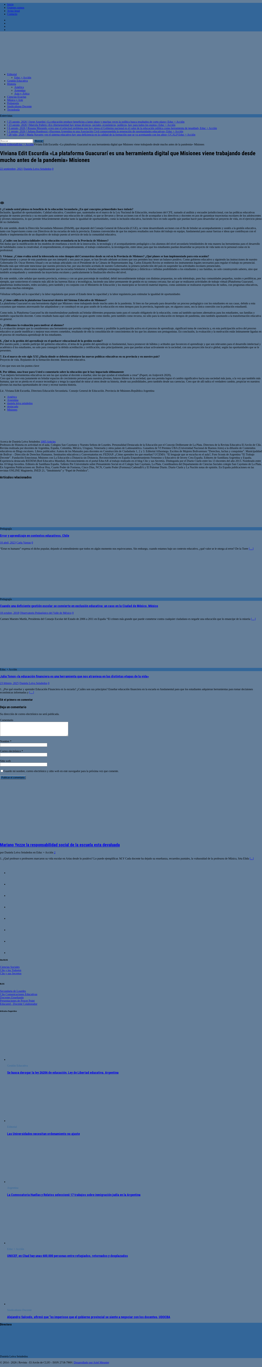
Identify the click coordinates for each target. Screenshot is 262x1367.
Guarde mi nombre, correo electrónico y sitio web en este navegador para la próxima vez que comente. (61, 771)
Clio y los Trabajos (10, 970)
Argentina (19, 90)
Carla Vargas (23, 542)
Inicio (10, 4)
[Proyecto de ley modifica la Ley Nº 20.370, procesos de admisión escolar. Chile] (14, 918)
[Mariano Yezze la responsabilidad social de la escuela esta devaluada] (28, 837)
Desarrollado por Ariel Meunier (91, 1362)
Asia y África (21, 93)
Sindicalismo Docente (19, 106)
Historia (11, 83)
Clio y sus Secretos (10, 973)
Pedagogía (13, 103)
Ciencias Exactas (16, 96)
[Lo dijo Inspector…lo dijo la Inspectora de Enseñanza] (14, 952)
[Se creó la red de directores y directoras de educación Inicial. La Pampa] (14, 929)
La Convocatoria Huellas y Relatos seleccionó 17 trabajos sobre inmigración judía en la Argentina (73, 1195)
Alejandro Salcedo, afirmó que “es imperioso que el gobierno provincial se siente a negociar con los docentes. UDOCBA (88, 1317)
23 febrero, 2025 (9, 683)
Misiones (12, 409)
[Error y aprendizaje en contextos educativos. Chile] (29, 525)
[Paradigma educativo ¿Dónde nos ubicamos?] (14, 895)
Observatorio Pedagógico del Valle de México (45, 612)
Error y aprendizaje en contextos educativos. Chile (34, 536)
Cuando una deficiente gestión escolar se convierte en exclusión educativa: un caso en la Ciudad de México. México (79, 606)
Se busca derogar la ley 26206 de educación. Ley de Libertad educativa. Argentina (63, 1073)
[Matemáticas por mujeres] (14, 884)
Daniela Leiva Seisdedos (37, 168)
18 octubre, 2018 (9, 612)
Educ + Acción (22, 77)
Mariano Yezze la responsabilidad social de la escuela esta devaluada (60, 844)
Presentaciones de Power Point (17, 1000)
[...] (252, 858)
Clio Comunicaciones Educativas (18, 994)
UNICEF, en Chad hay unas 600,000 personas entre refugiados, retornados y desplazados (67, 1256)
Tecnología (13, 109)
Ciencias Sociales (10, 966)
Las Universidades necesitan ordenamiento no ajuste (43, 1134)
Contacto (12, 14)
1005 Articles (48, 441)
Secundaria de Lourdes (13, 991)
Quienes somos (15, 7)
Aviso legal (13, 10)
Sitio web (5, 760)
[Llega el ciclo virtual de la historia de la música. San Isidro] (14, 941)
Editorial (12, 74)
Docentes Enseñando (12, 997)
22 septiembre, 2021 (11, 168)
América (19, 87)
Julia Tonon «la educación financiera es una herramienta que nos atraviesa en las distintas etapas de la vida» (74, 676)
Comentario (6, 720)
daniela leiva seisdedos (20, 403)
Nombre (5, 741)
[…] (251, 548)
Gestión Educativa (17, 80)
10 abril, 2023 (8, 542)
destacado (12, 406)
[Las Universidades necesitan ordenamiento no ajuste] (36, 1120)
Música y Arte (15, 100)
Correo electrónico (11, 751)
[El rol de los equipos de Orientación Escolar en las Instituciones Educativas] (14, 907)
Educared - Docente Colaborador (18, 1003)
